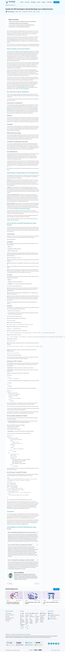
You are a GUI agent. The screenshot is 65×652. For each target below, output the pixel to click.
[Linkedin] (49, 644)
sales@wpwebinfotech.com (55, 615)
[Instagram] (51, 644)
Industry (38, 2)
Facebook (34, 12)
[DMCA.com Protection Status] (39, 650)
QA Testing (7, 620)
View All (56, 589)
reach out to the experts (21, 524)
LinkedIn (39, 12)
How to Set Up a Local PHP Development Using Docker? (19, 25)
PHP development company (23, 87)
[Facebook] (54, 644)
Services (21, 2)
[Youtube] (58, 644)
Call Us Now (22, 628)
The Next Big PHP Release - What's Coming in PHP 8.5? (32, 603)
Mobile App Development (10, 617)
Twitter (36, 12)
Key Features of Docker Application (29, 21)
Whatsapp (51, 613)
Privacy (52, 650)
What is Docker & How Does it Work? (16, 21)
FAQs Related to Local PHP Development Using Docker (19, 26)
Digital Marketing (8, 619)
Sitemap (58, 650)
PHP (7, 600)
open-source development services (27, 52)
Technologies (33, 2)
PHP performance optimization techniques (22, 208)
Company (43, 2)
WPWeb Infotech (8, 5)
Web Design (7, 616)
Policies (55, 650)
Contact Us (56, 2)
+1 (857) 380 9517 (53, 616)
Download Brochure (53, 618)
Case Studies (49, 2)
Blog (12, 5)
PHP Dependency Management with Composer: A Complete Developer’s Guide (12, 603)
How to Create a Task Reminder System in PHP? (50, 603)
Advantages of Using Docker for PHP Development (18, 23)
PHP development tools (14, 39)
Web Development (8, 613)
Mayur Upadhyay (19, 572)
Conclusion (32, 25)
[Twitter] (56, 644)
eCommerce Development (10, 614)
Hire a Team (27, 2)
